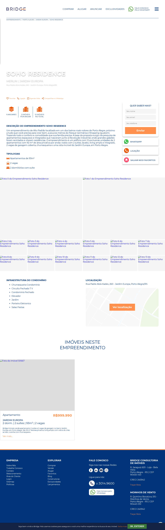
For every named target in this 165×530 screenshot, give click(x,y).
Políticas (10, 484)
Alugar (82, 9)
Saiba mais (122, 526)
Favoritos (52, 473)
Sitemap (10, 482)
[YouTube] (101, 470)
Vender (51, 468)
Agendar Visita (35, 98)
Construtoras (54, 479)
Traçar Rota (135, 485)
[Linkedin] (96, 470)
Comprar (68, 9)
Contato (10, 471)
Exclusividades (115, 9)
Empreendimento (13, 20)
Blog (50, 476)
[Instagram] (106, 470)
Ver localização (122, 307)
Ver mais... (8, 436)
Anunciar (96, 9)
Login (9, 479)
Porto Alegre (28, 20)
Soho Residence (56, 20)
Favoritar (12, 98)
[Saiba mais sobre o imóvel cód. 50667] (37, 385)
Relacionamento (13, 473)
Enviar (141, 130)
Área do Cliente (13, 476)
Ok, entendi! (137, 526)
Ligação (22, 98)
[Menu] (157, 9)
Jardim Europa (42, 20)
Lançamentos (54, 484)
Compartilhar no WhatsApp (53, 98)
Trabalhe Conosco (14, 468)
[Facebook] (91, 470)
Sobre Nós (11, 465)
